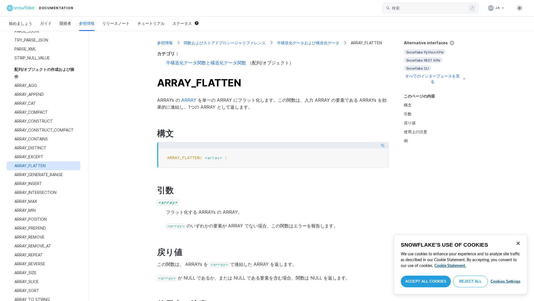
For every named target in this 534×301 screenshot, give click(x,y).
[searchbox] (429, 8)
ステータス (182, 23)
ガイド (46, 23)
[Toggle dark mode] (519, 8)
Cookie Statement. (450, 266)
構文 (408, 105)
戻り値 (410, 122)
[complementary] (435, 62)
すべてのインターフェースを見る (432, 79)
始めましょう (20, 23)
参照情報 (87, 23)
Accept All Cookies (425, 281)
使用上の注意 (415, 131)
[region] (460, 264)
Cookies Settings (505, 281)
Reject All (470, 281)
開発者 (65, 23)
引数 (408, 113)
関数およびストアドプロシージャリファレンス (225, 42)
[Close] (518, 243)
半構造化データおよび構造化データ (308, 42)
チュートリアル (151, 23)
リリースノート (116, 23)
